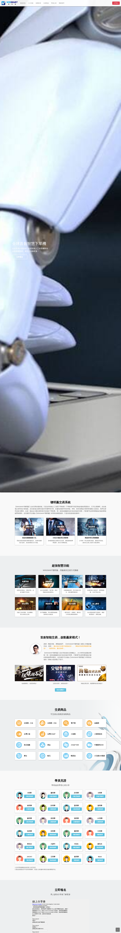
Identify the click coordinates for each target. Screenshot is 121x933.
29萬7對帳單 (76, 796)
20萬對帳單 (29, 809)
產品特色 (23, 3)
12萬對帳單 (53, 822)
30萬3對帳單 (53, 796)
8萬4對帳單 (99, 847)
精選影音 (38, 3)
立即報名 (116, 3)
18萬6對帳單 (76, 809)
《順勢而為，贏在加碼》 (56, 648)
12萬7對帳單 (29, 822)
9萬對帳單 (100, 834)
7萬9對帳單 (29, 860)
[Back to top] (118, 930)
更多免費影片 (60, 690)
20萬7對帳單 (100, 796)
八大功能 (30, 3)
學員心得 (53, 3)
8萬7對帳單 (29, 847)
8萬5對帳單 (53, 847)
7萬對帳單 (76, 860)
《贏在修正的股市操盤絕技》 (62, 646)
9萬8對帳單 (53, 834)
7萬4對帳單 (53, 860)
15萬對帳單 (99, 809)
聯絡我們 (61, 3)
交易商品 (46, 3)
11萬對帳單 (99, 822)
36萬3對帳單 (29, 796)
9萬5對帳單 (76, 834)
